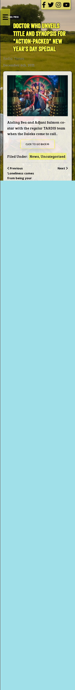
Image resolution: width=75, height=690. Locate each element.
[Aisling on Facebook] (44, 5)
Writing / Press (12, 17)
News (34, 156)
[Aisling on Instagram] (58, 5)
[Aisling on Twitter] (51, 5)
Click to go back (36, 144)
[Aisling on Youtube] (66, 5)
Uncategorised (53, 156)
